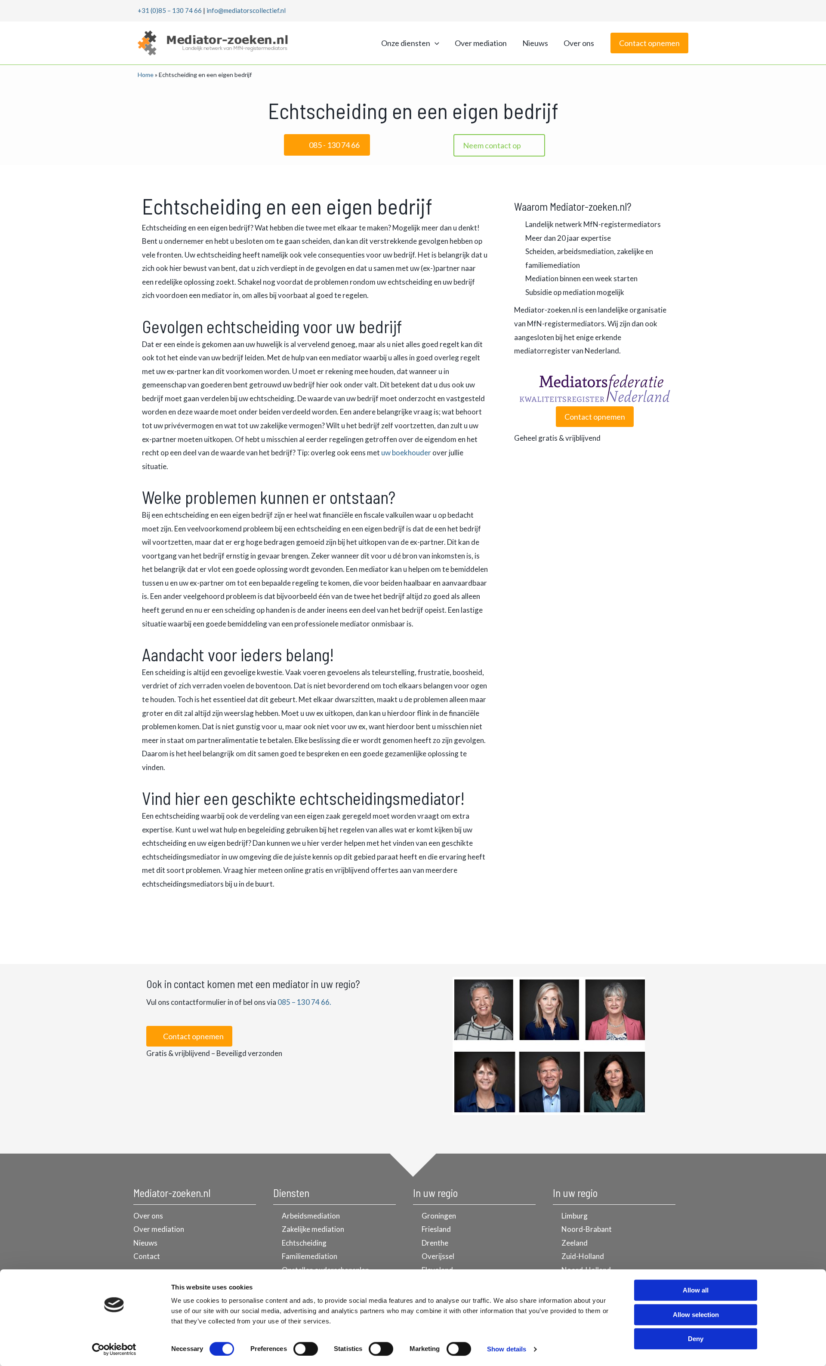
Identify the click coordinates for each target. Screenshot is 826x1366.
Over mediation (481, 43)
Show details (506, 1349)
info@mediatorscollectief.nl (246, 10)
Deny (695, 1338)
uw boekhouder (406, 452)
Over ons (579, 43)
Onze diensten (405, 43)
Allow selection (696, 1314)
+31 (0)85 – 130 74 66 (170, 10)
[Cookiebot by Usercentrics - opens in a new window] (114, 1349)
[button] (434, 42)
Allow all (696, 1290)
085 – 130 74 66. (304, 1002)
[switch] (305, 1349)
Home (146, 74)
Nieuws (535, 43)
